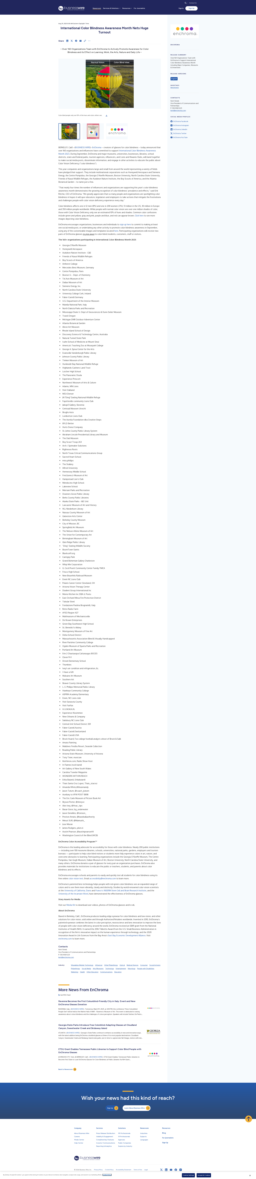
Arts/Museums (98, 969)
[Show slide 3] (117, 131)
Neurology (131, 969)
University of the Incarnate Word (73, 893)
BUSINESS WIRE (82, 147)
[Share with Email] (80, 40)
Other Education (92, 972)
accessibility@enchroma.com (103, 878)
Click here (139, 215)
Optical (122, 965)
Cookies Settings (188, 1175)
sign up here (125, 224)
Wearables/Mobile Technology (82, 965)
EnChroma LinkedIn (180, 129)
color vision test (75, 878)
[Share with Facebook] (76, 40)
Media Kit (70, 905)
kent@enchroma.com (66, 957)
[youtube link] (171, 1170)
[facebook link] (176, 1170)
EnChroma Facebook (180, 121)
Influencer (98, 965)
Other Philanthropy (111, 965)
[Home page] (71, 8)
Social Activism (154, 965)
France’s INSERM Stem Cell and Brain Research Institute (121, 890)
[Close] (250, 1175)
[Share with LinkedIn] (67, 40)
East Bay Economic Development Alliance (127, 935)
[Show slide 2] (93, 131)
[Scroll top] (248, 1119)
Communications (106, 972)
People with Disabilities (145, 969)
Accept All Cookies (204, 1175)
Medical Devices (132, 965)
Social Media (86, 969)
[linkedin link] (166, 1170)
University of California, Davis (77, 890)
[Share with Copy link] (84, 40)
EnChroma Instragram (181, 125)
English (174, 79)
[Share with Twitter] (71, 40)
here (116, 230)
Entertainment (121, 969)
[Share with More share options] (89, 40)
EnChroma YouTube (180, 137)
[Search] (185, 3)
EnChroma (96, 147)
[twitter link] (161, 1170)
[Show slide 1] (69, 131)
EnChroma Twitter (179, 133)
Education (118, 972)
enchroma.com (65, 938)
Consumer (144, 965)
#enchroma (174, 88)
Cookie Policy (107, 1175)
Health (82, 972)
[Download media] (106, 115)
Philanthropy (75, 969)
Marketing (74, 972)
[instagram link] (180, 1170)
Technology (109, 969)
